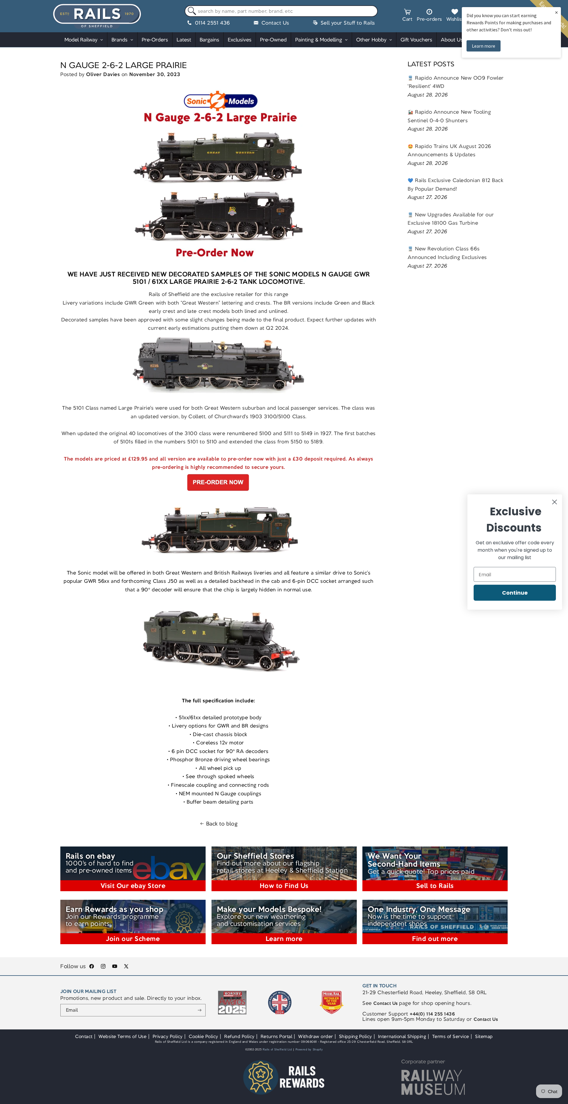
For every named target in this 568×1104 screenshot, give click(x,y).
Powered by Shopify (309, 1049)
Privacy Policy (168, 1036)
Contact (84, 1036)
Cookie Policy (203, 1036)
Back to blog (222, 823)
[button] (407, 16)
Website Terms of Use (123, 1036)
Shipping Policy (355, 1036)
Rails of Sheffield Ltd (277, 1049)
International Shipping (402, 1036)
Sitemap (484, 1036)
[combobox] (281, 11)
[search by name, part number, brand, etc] (190, 11)
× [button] (556, 12)
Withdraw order (315, 1036)
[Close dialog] (554, 502)
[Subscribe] (199, 1010)
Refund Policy (239, 1036)
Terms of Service (450, 1036)
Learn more (483, 46)
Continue (515, 592)
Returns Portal (276, 1036)
